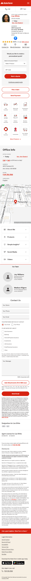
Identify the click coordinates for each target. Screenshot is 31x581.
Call (4, 160)
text (8, 160)
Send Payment (15, 95)
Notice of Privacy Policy (8, 549)
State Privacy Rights (7, 552)
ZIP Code (8, 70)
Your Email (6, 317)
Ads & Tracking (5, 539)
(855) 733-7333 (5, 417)
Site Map (4, 554)
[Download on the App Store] (7, 563)
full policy (14, 499)
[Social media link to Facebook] (15, 38)
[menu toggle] (28, 3)
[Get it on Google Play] (18, 563)
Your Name (6, 305)
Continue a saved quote (16, 82)
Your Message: (7, 361)
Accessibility (5, 544)
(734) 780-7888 (8, 174)
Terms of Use (5, 547)
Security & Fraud (6, 542)
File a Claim (15, 89)
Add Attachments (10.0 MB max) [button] (15, 383)
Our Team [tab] (15, 266)
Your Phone (6, 311)
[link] (8, 3)
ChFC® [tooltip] (3, 426)
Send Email (15, 394)
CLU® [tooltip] (8, 426)
